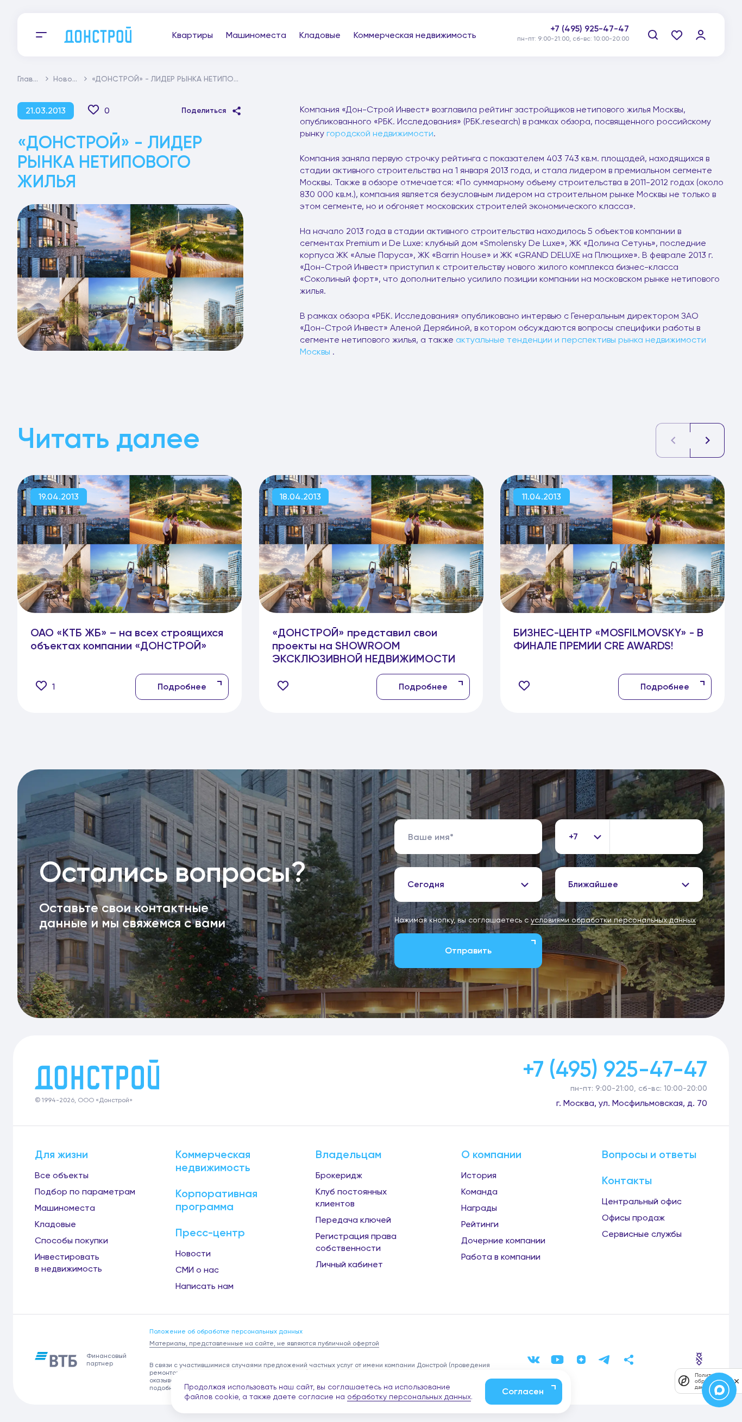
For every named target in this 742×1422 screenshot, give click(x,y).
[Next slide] (707, 440)
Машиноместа (256, 35)
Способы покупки (71, 1240)
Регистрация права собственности (356, 1242)
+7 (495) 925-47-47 (589, 28)
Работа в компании (500, 1257)
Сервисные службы (642, 1234)
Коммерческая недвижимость (415, 35)
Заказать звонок (593, 41)
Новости (69, 78)
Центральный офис (642, 1201)
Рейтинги (480, 1224)
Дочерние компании (503, 1240)
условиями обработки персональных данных (613, 919)
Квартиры (192, 35)
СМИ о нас (197, 1270)
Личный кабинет (349, 1264)
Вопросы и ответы (649, 1154)
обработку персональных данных (409, 1396)
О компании (491, 1154)
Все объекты (62, 1175)
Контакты (627, 1180)
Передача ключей (353, 1220)
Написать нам (204, 1286)
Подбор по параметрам (85, 1191)
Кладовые (320, 35)
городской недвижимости (379, 133)
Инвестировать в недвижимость (68, 1263)
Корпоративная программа (216, 1200)
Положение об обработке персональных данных (226, 1331)
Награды (479, 1208)
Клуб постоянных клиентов (351, 1197)
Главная (31, 78)
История (478, 1175)
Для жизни (61, 1154)
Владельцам (348, 1154)
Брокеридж (339, 1175)
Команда (479, 1191)
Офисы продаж (633, 1217)
